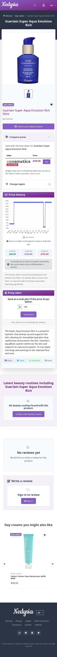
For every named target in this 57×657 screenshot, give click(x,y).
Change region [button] (17, 184)
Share (9, 360)
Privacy (19, 621)
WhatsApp (36, 360)
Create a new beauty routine (28, 414)
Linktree (38, 625)
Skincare (9, 16)
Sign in (29, 501)
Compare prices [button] (18, 137)
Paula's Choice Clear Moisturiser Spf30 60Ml (28, 577)
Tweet (21, 360)
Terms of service (41, 621)
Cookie (28, 621)
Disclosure (35, 173)
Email (49, 360)
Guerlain (9, 119)
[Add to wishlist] (51, 105)
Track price (28, 314)
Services (9, 621)
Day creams (19, 16)
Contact (28, 625)
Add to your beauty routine (30, 126)
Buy (46, 161)
